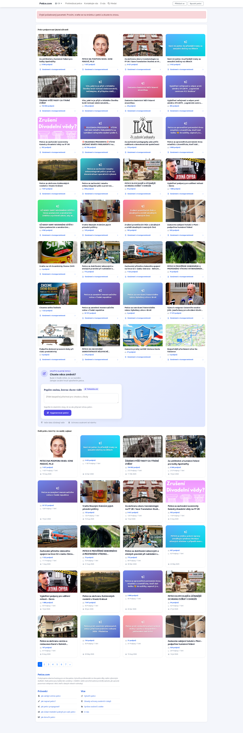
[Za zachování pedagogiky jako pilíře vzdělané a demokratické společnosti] (143, 136)
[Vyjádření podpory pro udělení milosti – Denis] (185, 177)
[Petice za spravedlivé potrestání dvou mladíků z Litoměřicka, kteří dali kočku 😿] (185, 136)
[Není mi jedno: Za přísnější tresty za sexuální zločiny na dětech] (185, 53)
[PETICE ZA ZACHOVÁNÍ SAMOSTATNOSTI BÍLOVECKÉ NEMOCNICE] (100, 343)
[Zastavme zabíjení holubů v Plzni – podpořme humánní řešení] (185, 219)
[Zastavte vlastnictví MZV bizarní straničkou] (143, 94)
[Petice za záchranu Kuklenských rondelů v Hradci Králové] (57, 177)
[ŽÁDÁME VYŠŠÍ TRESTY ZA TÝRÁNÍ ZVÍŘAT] (57, 94)
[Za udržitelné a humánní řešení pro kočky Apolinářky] (57, 53)
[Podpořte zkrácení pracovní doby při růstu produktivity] (57, 343)
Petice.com (45, 3)
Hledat (113, 3)
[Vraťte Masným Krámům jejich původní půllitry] (100, 219)
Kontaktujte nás (91, 3)
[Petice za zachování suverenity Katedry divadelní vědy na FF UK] (57, 136)
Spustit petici (195, 4)
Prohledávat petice (73, 3)
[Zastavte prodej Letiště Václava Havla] (143, 342)
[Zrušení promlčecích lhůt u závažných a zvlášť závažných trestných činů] (143, 219)
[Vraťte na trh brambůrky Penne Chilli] (57, 259)
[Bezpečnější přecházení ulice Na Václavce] (185, 343)
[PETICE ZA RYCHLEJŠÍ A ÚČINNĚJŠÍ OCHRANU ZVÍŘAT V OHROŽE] (143, 177)
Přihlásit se (180, 4)
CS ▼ (60, 3)
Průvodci (42, 691)
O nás (102, 3)
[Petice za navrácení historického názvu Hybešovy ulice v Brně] (143, 302)
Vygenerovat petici (59, 412)
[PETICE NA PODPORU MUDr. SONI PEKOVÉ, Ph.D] (100, 53)
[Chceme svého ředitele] (57, 300)
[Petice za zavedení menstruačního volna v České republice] (100, 302)
